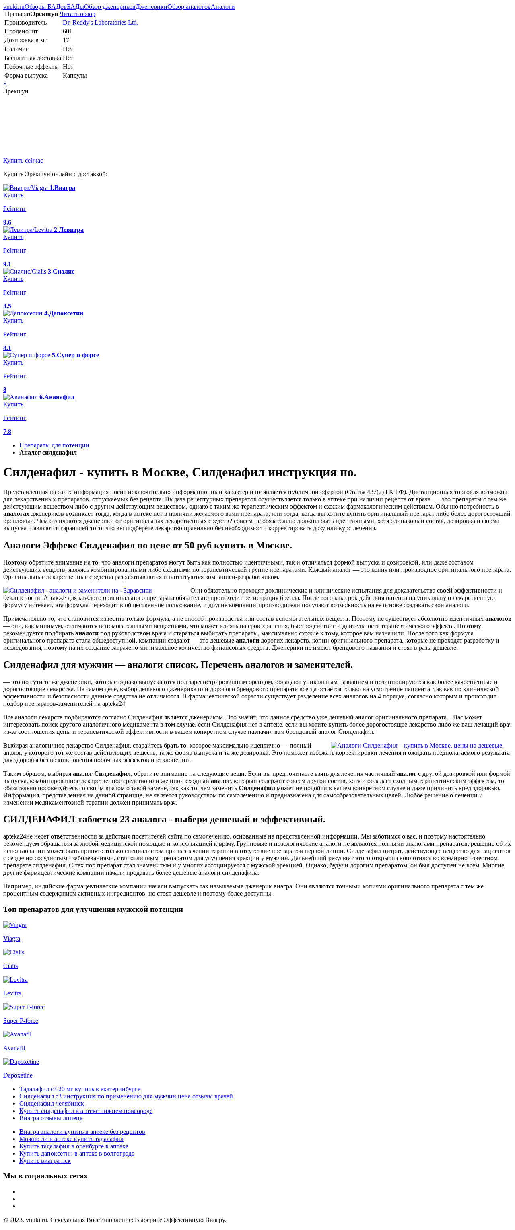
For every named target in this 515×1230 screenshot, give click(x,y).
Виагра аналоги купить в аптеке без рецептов (82, 1131)
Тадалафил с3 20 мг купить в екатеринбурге (79, 1089)
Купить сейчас (23, 160)
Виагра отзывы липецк (51, 1118)
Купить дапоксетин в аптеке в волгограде (76, 1153)
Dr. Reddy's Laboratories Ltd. (100, 22)
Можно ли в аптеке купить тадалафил (71, 1138)
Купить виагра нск (45, 1160)
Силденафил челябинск (51, 1103)
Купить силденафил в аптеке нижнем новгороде (85, 1110)
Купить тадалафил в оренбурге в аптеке (73, 1146)
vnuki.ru (14, 6)
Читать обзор (77, 13)
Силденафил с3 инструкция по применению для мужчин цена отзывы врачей (126, 1096)
